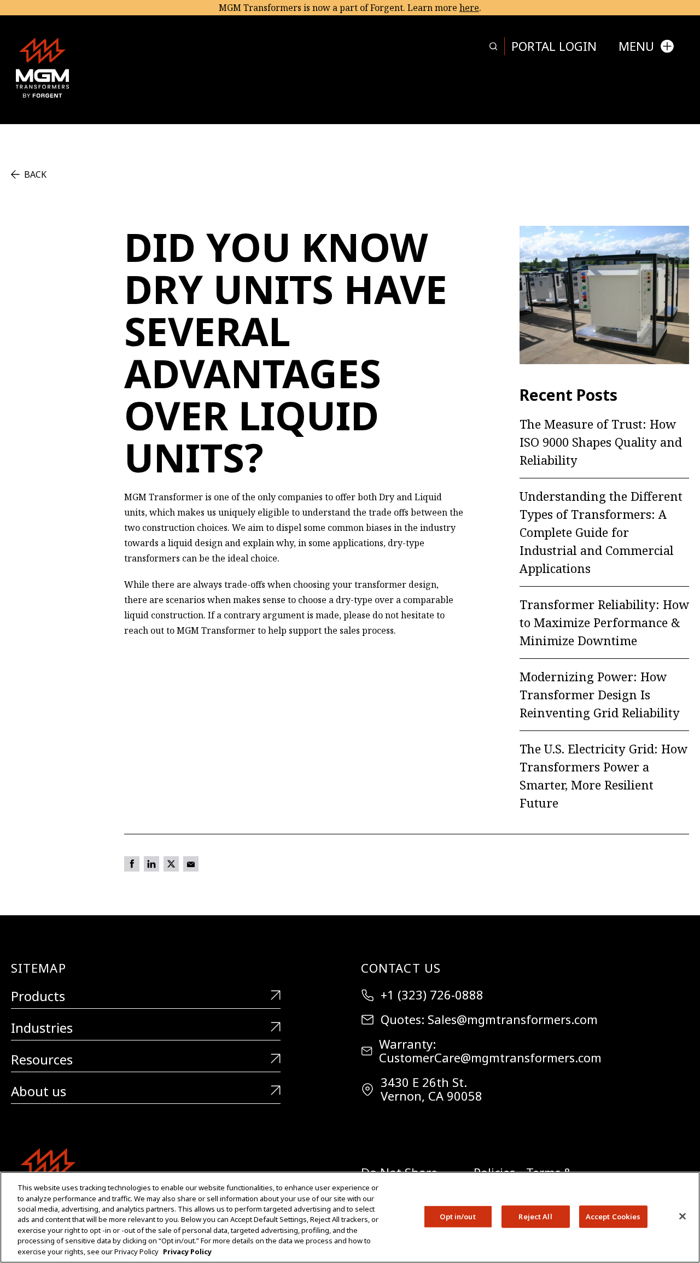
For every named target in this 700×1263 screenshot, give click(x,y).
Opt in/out (457, 1216)
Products (38, 996)
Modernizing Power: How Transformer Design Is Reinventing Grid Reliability (600, 694)
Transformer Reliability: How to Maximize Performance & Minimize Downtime (604, 622)
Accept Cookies (613, 1216)
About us (38, 1091)
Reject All (535, 1216)
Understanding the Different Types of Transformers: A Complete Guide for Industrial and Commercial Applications (601, 532)
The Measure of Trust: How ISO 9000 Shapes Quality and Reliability (601, 442)
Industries (42, 1028)
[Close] (682, 1216)
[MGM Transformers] (42, 67)
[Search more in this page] (493, 46)
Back (35, 174)
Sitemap (38, 968)
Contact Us (401, 968)
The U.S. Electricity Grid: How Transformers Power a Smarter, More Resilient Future (603, 775)
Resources (42, 1059)
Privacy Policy (187, 1251)
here (469, 8)
